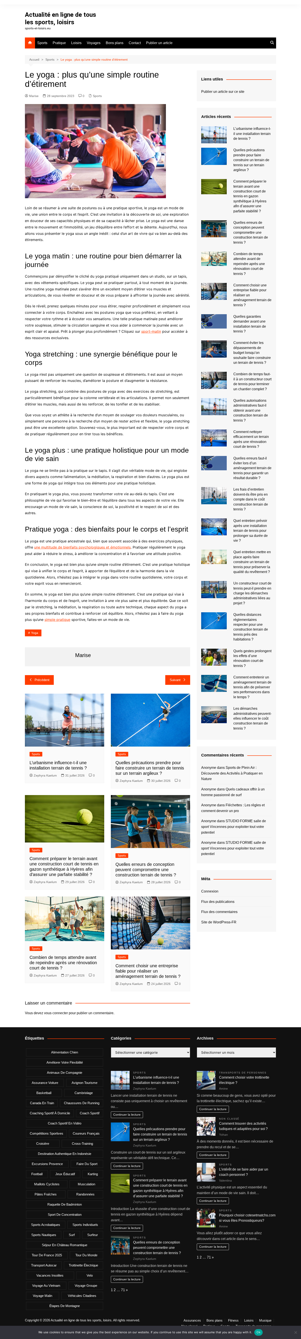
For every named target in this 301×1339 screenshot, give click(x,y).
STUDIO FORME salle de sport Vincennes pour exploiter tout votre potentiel (233, 826)
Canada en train (42, 1103)
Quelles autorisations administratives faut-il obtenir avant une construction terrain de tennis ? (250, 410)
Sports (42, 43)
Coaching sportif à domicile (50, 1113)
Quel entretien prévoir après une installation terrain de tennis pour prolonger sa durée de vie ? (250, 530)
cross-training (82, 1143)
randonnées (85, 1194)
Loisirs (76, 43)
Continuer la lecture (127, 1114)
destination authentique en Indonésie (64, 1154)
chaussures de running (81, 1103)
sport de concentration (65, 1214)
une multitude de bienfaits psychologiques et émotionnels (82, 547)
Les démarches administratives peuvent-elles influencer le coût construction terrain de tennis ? (252, 718)
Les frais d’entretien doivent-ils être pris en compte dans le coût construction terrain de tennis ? (250, 499)
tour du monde (86, 1255)
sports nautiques (43, 1235)
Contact (135, 43)
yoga (34, 633)
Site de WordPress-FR (218, 922)
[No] (295, 1332)
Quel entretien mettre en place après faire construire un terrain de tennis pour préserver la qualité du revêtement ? (252, 562)
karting (93, 1174)
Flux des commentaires (219, 912)
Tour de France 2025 (47, 1255)
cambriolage (83, 1093)
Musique (265, 1320)
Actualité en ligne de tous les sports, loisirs (60, 18)
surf (72, 1235)
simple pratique (57, 619)
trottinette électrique (83, 1265)
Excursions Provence (47, 1164)
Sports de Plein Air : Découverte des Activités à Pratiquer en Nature (232, 773)
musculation (86, 1184)
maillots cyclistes (46, 1184)
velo (90, 1275)
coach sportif (89, 1113)
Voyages (93, 43)
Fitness (233, 1320)
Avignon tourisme (84, 1083)
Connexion (209, 891)
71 (123, 1290)
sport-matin (151, 331)
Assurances (192, 1320)
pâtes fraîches (46, 1194)
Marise (34, 96)
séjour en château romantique (64, 1245)
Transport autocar (44, 1265)
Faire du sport (86, 1164)
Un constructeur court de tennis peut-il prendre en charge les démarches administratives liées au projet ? (252, 593)
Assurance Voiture (45, 1083)
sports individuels (85, 1225)
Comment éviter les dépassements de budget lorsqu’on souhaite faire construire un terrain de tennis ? (252, 352)
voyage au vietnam (46, 1285)
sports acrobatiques (45, 1225)
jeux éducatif (65, 1174)
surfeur (92, 1235)
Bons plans (114, 43)
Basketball (43, 1093)
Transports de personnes (243, 1072)
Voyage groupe (86, 1285)
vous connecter (56, 1013)
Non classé (229, 1118)
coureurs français (86, 1133)
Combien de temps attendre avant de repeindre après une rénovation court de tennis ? (63, 962)
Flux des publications (217, 902)
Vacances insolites (49, 1275)
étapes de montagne (64, 1306)
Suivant (175, 680)
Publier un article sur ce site (222, 91)
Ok (258, 1332)
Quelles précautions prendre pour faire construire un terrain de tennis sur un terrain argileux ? (149, 768)
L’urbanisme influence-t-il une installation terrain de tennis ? (252, 133)
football (37, 1174)
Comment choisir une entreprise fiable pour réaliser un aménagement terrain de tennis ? (147, 971)
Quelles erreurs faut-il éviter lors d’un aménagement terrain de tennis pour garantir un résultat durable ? (252, 468)
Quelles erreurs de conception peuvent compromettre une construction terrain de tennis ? (145, 869)
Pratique (59, 43)
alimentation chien (64, 1052)
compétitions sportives (46, 1133)
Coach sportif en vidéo (64, 1123)
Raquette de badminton (64, 1204)
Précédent (42, 680)
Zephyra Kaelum (45, 775)
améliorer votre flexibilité (64, 1062)
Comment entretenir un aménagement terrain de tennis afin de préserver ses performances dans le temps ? (252, 687)
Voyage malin (42, 1296)
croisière (42, 1143)
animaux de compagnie (64, 1072)
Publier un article (159, 43)
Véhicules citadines (82, 1296)
